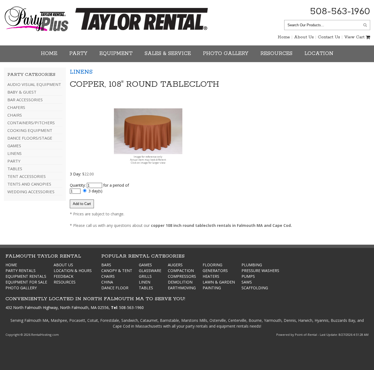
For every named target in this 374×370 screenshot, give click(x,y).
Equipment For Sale (26, 282)
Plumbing (251, 264)
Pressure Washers (260, 270)
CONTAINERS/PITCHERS (31, 122)
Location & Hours (73, 270)
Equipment (116, 53)
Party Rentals (20, 270)
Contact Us (329, 37)
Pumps (248, 276)
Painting (212, 287)
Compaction (181, 270)
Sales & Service (168, 53)
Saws (246, 282)
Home (284, 37)
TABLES (14, 168)
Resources (276, 53)
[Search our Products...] (365, 25)
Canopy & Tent (116, 270)
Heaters (211, 276)
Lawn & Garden (219, 282)
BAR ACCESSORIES (25, 99)
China (107, 282)
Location (318, 53)
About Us (304, 37)
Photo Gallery (225, 53)
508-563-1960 (340, 11)
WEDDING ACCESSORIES (30, 191)
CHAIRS (14, 115)
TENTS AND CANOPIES (29, 184)
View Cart (354, 37)
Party (78, 53)
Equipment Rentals (25, 276)
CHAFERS (16, 107)
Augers (175, 264)
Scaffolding (254, 287)
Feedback (63, 276)
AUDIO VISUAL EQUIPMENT (34, 84)
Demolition (180, 282)
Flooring (212, 264)
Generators (215, 270)
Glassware (150, 270)
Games (145, 264)
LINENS (14, 153)
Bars (106, 264)
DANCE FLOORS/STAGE (29, 138)
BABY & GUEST (21, 92)
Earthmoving (182, 287)
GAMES (14, 145)
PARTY (14, 161)
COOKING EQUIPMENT (29, 130)
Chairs (108, 276)
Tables (146, 287)
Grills (145, 276)
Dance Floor (114, 287)
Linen (144, 282)
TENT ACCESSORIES (26, 176)
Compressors (182, 276)
